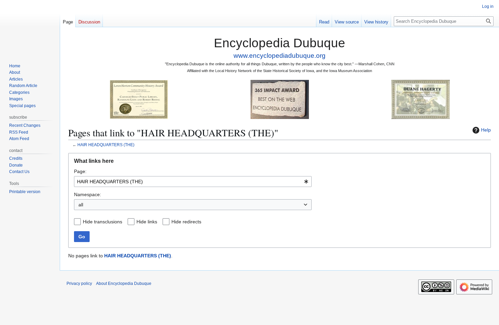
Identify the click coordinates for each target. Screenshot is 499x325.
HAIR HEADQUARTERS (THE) (105, 144)
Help (486, 130)
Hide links (146, 221)
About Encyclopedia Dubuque (123, 283)
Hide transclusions (102, 221)
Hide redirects (186, 221)
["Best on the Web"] (280, 99)
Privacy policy (79, 283)
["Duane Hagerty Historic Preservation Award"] (420, 99)
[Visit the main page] (30, 27)
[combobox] (193, 181)
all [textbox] (80, 204)
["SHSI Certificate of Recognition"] (139, 99)
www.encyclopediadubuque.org (280, 55)
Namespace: (87, 194)
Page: (80, 171)
